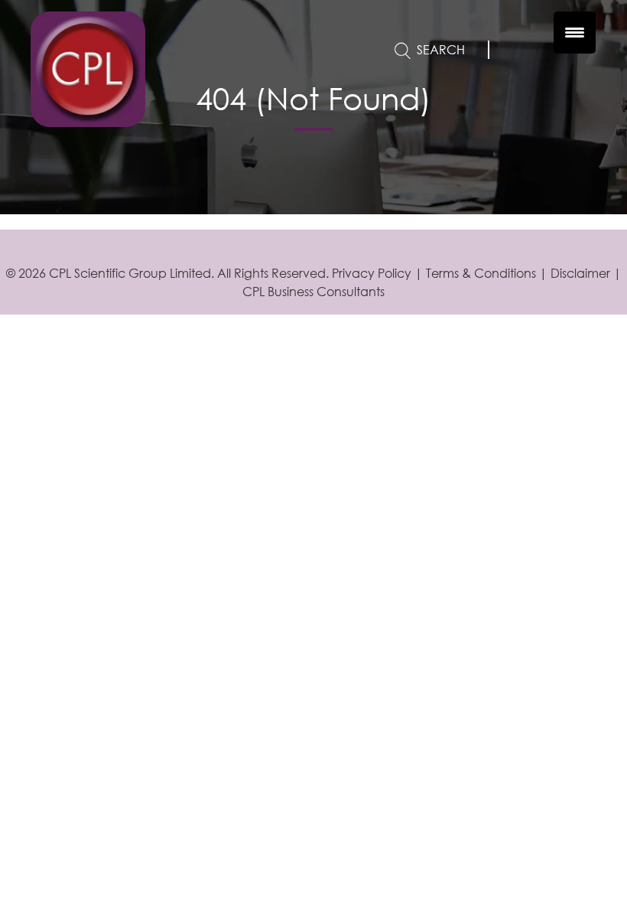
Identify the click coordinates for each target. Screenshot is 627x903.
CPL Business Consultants (313, 291)
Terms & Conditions (481, 273)
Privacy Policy (371, 273)
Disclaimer (580, 273)
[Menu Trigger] (575, 32)
